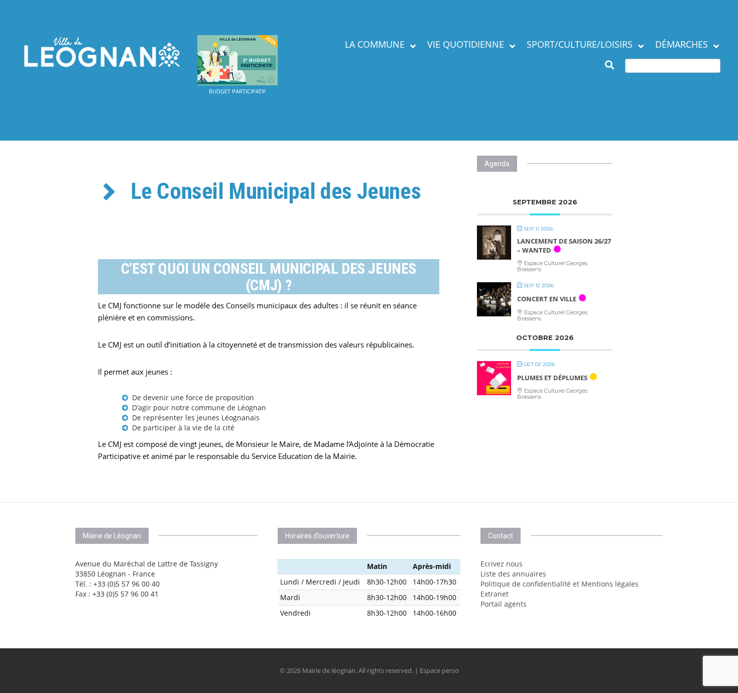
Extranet (494, 594)
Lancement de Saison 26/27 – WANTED (564, 246)
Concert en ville (546, 298)
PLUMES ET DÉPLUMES (552, 377)
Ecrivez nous (501, 563)
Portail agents (503, 604)
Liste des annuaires (513, 574)
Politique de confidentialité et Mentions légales (559, 584)
